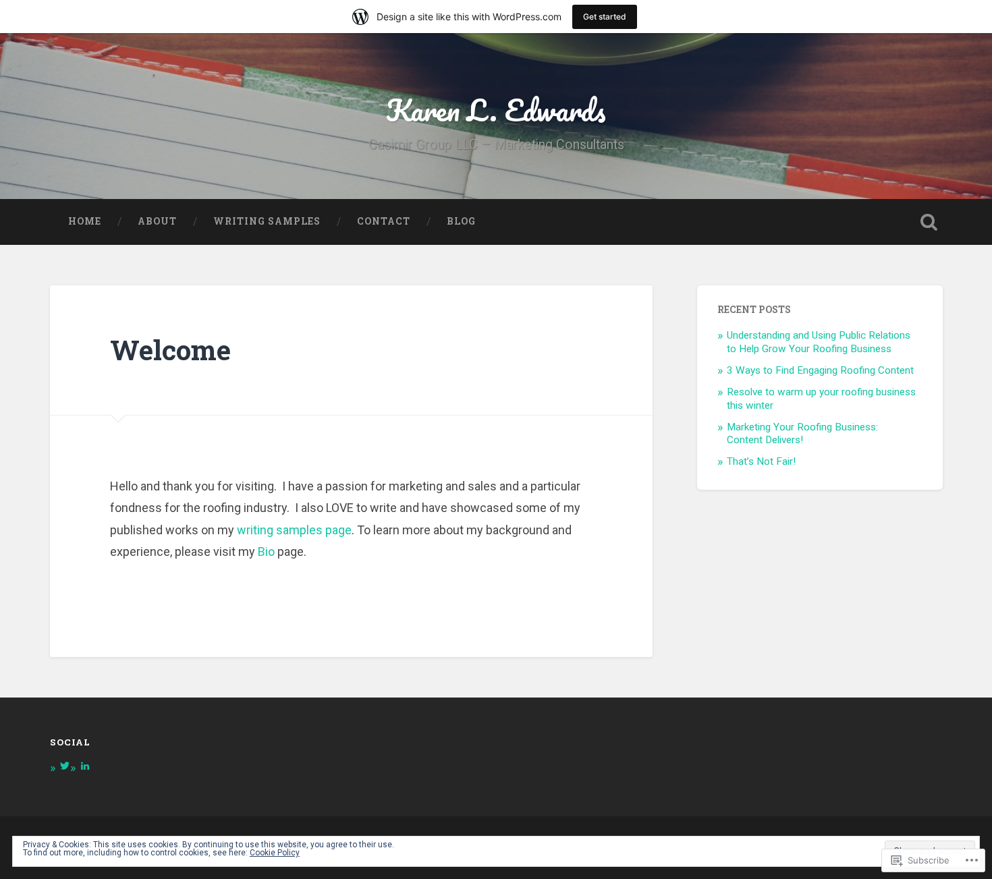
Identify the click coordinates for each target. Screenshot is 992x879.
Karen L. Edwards (496, 110)
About (157, 221)
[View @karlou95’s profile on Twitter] (64, 765)
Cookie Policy (275, 852)
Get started (604, 16)
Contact (383, 221)
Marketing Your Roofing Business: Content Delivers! (802, 434)
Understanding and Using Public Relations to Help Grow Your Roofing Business (818, 342)
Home (84, 221)
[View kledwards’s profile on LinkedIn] (85, 765)
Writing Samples (267, 221)
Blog (461, 221)
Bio (266, 551)
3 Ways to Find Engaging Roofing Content (820, 370)
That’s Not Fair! (761, 461)
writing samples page (294, 530)
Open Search (929, 222)
